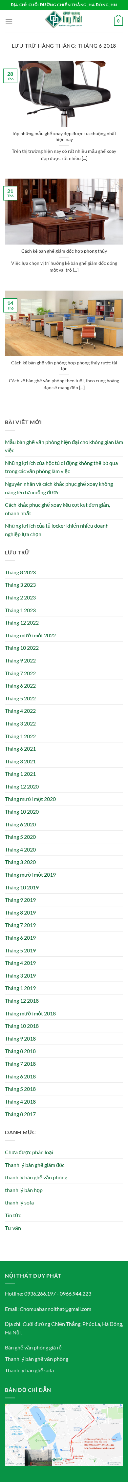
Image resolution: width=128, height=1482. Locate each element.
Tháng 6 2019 (20, 937)
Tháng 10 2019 (22, 887)
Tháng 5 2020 (20, 837)
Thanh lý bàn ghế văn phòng (36, 1359)
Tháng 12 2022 (22, 622)
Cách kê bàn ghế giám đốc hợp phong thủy (64, 251)
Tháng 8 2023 (20, 572)
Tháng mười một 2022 (30, 635)
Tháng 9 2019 (20, 900)
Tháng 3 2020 (20, 862)
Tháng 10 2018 (22, 1026)
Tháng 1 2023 (20, 610)
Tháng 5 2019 (20, 950)
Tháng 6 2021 (20, 748)
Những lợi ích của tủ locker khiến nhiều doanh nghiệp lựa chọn (57, 529)
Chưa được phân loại (29, 1152)
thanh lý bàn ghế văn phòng (36, 1177)
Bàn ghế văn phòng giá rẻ (33, 1347)
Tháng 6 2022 (20, 685)
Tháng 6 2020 (20, 824)
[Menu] (9, 21)
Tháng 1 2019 (20, 988)
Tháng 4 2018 (20, 1101)
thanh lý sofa (19, 1202)
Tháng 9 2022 (20, 660)
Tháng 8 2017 (20, 1114)
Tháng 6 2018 (20, 1076)
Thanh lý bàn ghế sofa (29, 1370)
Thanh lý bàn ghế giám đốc (34, 1165)
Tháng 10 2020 (22, 811)
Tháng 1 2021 (20, 774)
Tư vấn (13, 1228)
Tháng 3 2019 (20, 975)
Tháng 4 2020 (20, 849)
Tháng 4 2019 (20, 963)
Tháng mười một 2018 (30, 1013)
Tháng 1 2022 (20, 736)
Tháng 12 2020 (22, 786)
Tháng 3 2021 (20, 761)
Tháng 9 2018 (20, 1038)
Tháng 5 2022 (20, 698)
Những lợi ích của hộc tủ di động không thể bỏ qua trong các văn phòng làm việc (61, 467)
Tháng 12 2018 (22, 1000)
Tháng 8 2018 (20, 1051)
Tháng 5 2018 (20, 1089)
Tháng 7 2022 (20, 673)
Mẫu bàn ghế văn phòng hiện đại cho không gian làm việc (64, 446)
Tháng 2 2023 (20, 597)
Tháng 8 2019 (20, 912)
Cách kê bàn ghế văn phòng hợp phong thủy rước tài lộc (64, 365)
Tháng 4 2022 (20, 711)
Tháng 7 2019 (20, 925)
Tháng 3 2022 (20, 723)
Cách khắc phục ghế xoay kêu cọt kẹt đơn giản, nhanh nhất (57, 509)
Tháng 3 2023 (20, 585)
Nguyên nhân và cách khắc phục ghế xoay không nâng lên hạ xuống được (59, 488)
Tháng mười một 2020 (30, 799)
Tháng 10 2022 (22, 648)
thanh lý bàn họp (24, 1190)
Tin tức (13, 1215)
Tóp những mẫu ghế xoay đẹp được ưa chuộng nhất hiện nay (64, 136)
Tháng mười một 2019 (30, 874)
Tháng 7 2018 (20, 1063)
